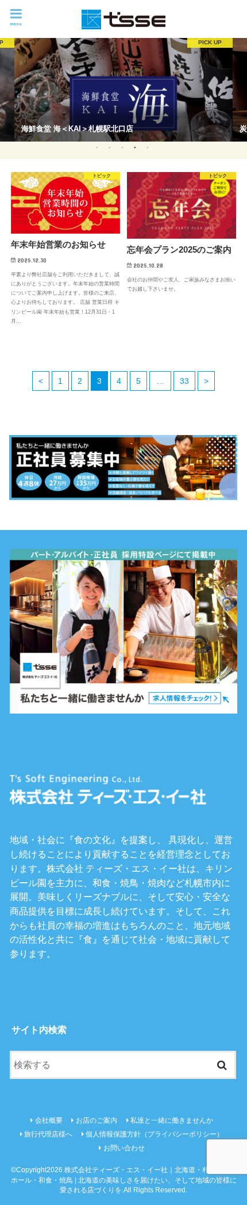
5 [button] (147, 147)
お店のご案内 (96, 1120)
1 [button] (96, 147)
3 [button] (122, 147)
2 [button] (109, 147)
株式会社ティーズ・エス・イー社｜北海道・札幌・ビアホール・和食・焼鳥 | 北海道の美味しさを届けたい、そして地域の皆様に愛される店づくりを (124, 1179)
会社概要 (49, 1120)
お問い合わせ (124, 1148)
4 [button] (134, 147)
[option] (123, 90)
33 (184, 381)
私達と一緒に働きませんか (171, 1120)
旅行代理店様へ (48, 1134)
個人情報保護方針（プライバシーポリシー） (154, 1134)
